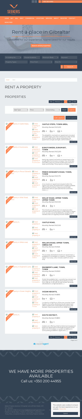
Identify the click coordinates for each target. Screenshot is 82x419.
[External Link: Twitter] (36, 2)
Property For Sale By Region (12, 412)
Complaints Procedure (19, 414)
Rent (22, 18)
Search (70, 67)
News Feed (8, 22)
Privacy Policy (8, 414)
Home (7, 18)
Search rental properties (41, 46)
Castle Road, (48, 222)
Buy (12, 18)
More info (62, 409)
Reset (64, 110)
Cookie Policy (38, 412)
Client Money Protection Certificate (35, 414)
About (56, 18)
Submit (71, 110)
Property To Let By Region (27, 412)
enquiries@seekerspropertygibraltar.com (33, 410)
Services (49, 18)
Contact (72, 18)
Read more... (73, 142)
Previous (57, 101)
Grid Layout (71, 118)
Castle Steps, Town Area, (55, 124)
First (51, 101)
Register (63, 18)
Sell (16, 18)
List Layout (59, 118)
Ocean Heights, (49, 292)
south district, (49, 315)
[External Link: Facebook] (33, 2)
